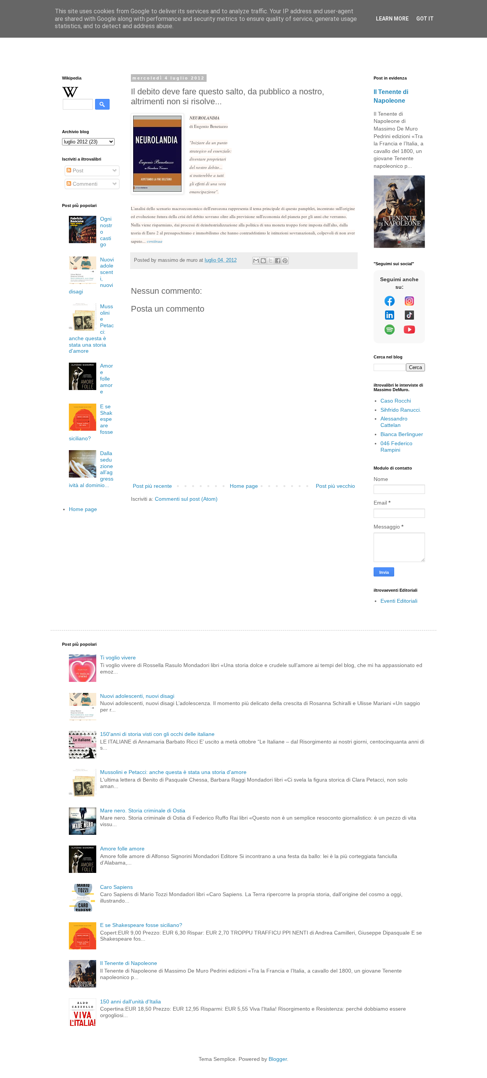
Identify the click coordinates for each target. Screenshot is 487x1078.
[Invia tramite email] (256, 260)
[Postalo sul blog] (263, 260)
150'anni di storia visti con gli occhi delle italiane (157, 734)
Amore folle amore (106, 378)
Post (77, 170)
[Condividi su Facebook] (278, 260)
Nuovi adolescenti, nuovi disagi (137, 696)
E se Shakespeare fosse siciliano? (141, 925)
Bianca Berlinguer (401, 434)
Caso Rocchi (395, 401)
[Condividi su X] (270, 260)
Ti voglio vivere (118, 657)
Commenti (84, 184)
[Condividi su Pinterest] (285, 260)
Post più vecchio (335, 486)
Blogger (278, 1059)
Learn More (392, 19)
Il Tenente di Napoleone (128, 963)
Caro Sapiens (116, 887)
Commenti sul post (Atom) (186, 499)
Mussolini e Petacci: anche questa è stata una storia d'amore (173, 772)
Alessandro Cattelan (393, 422)
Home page (244, 486)
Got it (425, 19)
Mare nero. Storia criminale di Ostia (142, 810)
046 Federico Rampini (396, 446)
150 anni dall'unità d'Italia (130, 1001)
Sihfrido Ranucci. (400, 410)
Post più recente (152, 486)
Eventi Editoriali (398, 601)
